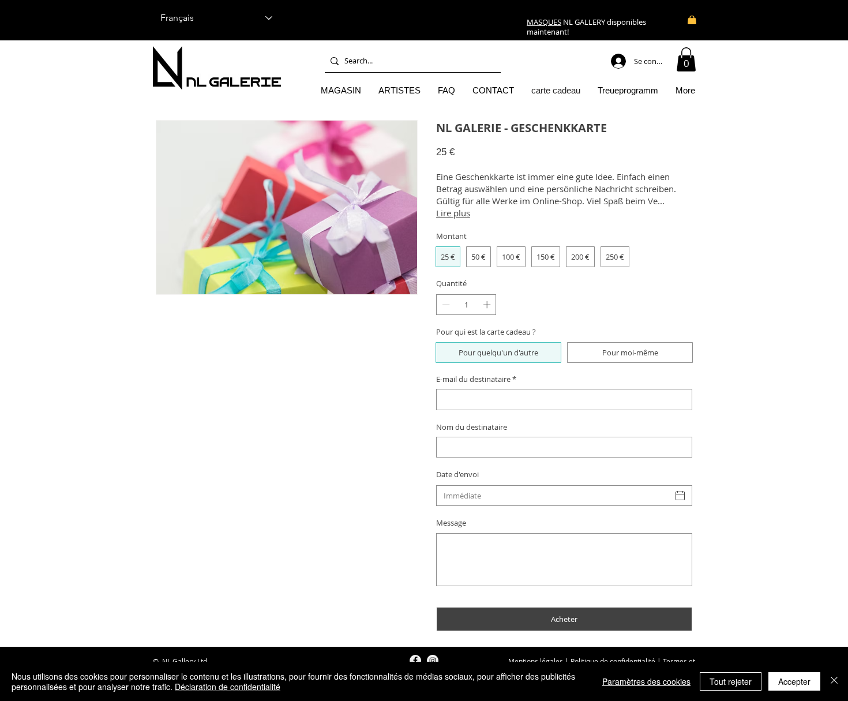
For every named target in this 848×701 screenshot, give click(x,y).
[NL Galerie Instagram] (432, 660)
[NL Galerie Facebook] (415, 660)
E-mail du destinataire (476, 379)
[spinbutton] (466, 304)
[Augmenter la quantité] (488, 304)
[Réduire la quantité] (445, 304)
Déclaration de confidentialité (227, 686)
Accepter (794, 681)
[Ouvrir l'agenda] (680, 496)
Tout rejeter (731, 681)
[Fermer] (834, 681)
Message (451, 523)
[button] (686, 59)
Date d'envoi (457, 474)
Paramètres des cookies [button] (646, 681)
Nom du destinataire (471, 427)
